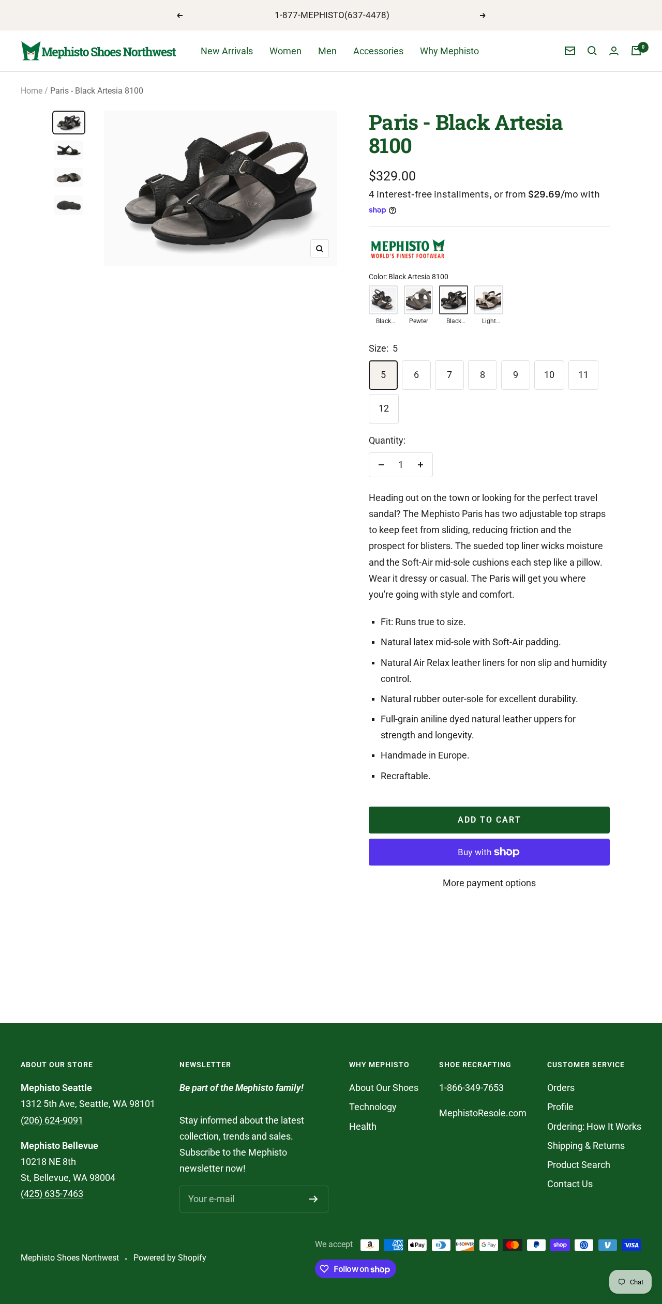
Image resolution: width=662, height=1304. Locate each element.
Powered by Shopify (169, 1258)
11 (583, 374)
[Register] (313, 1199)
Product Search (578, 1164)
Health (363, 1126)
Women (285, 51)
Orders (561, 1087)
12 (384, 408)
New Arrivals (227, 51)
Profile (560, 1106)
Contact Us (570, 1183)
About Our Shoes (383, 1087)
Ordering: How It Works (594, 1126)
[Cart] (636, 50)
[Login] (614, 51)
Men (327, 51)
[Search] (592, 50)
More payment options (489, 882)
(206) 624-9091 (52, 1120)
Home (31, 91)
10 (549, 374)
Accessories (378, 51)
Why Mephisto (449, 51)
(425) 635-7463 (52, 1193)
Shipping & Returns (586, 1145)
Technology (373, 1106)
